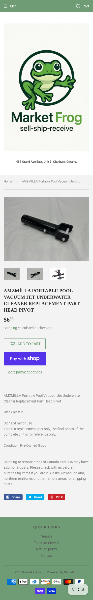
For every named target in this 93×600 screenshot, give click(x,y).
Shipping (10, 328)
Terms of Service (46, 543)
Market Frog (34, 572)
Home (8, 181)
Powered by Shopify (61, 572)
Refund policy (46, 549)
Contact (46, 556)
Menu (14, 6)
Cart (85, 6)
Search (46, 536)
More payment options (24, 372)
